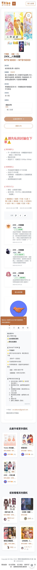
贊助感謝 (4, 564)
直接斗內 (18, 126)
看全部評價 (18, 292)
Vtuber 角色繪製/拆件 (11, 448)
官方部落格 (12, 564)
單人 (13, 203)
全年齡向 (28, 201)
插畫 (16, 199)
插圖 (18, 203)
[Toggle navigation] (14, 3)
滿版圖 (15, 201)
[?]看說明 (12, 72)
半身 (22, 199)
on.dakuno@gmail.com (20, 409)
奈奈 (19, 252)
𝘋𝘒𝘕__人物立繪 (9, 475)
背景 (24, 203)
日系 (22, 201)
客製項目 (24, 448)
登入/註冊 (30, 3)
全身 (27, 199)
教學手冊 (27, 564)
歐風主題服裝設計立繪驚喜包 (14, 541)
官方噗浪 (20, 564)
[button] (32, 565)
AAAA (19, 227)
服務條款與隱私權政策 (20, 567)
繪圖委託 (9, 199)
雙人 (28, 203)
